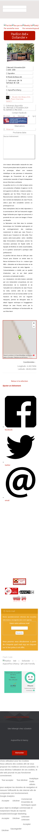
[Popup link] (20, 52)
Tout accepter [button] (7, 780)
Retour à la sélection (19, 381)
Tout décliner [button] (22, 780)
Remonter (19, 753)
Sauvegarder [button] (16, 829)
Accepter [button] (5, 801)
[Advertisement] (19, 540)
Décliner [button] (16, 801)
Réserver (10, 129)
